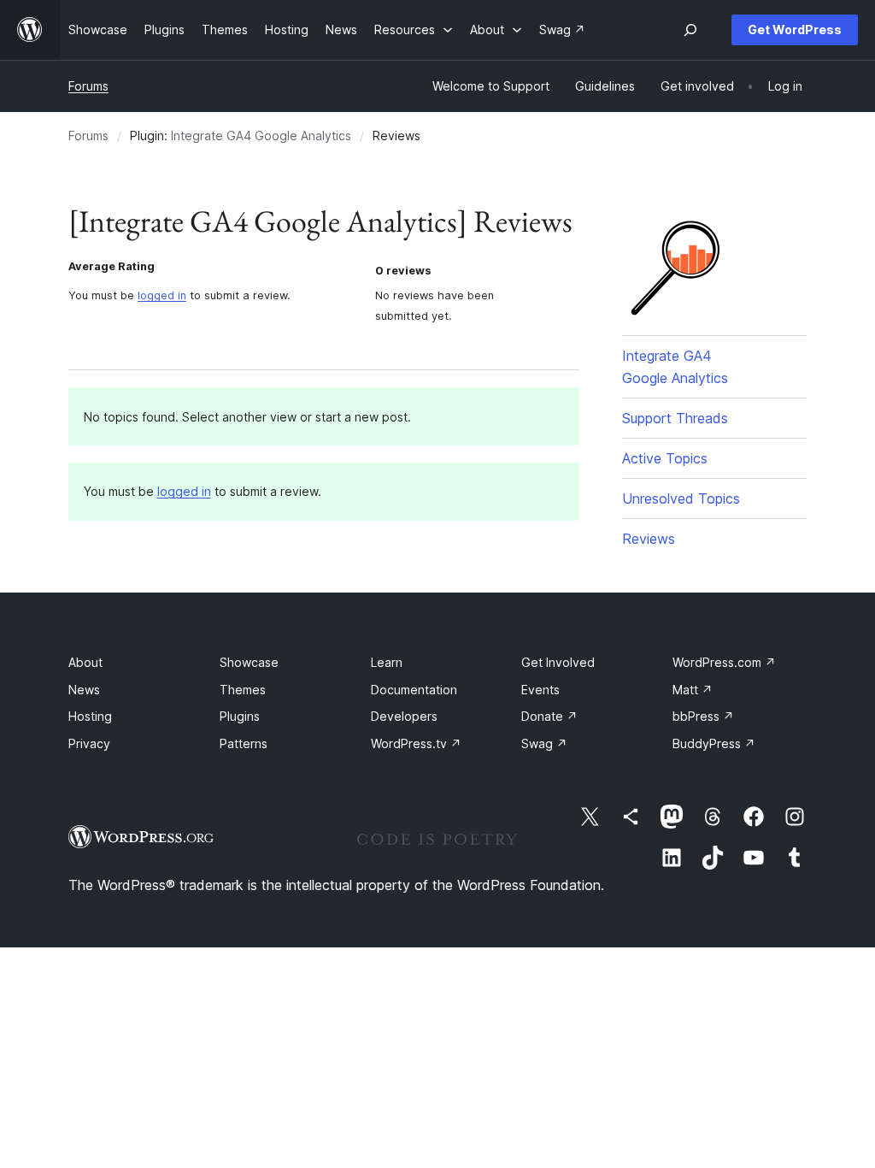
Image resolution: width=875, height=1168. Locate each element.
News (84, 689)
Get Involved (558, 662)
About (85, 662)
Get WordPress (795, 29)
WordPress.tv (416, 743)
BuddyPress (713, 743)
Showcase (249, 662)
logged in (162, 295)
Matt (692, 689)
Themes (243, 689)
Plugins (240, 716)
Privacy (89, 743)
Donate (549, 716)
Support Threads (675, 418)
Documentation (414, 689)
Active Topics (665, 458)
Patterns (243, 743)
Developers (404, 716)
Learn (386, 662)
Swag (544, 743)
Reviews (648, 538)
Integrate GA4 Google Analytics (261, 135)
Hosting (90, 716)
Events (540, 689)
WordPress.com (724, 662)
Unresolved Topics (681, 498)
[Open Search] (690, 30)
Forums (88, 86)
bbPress (703, 716)
